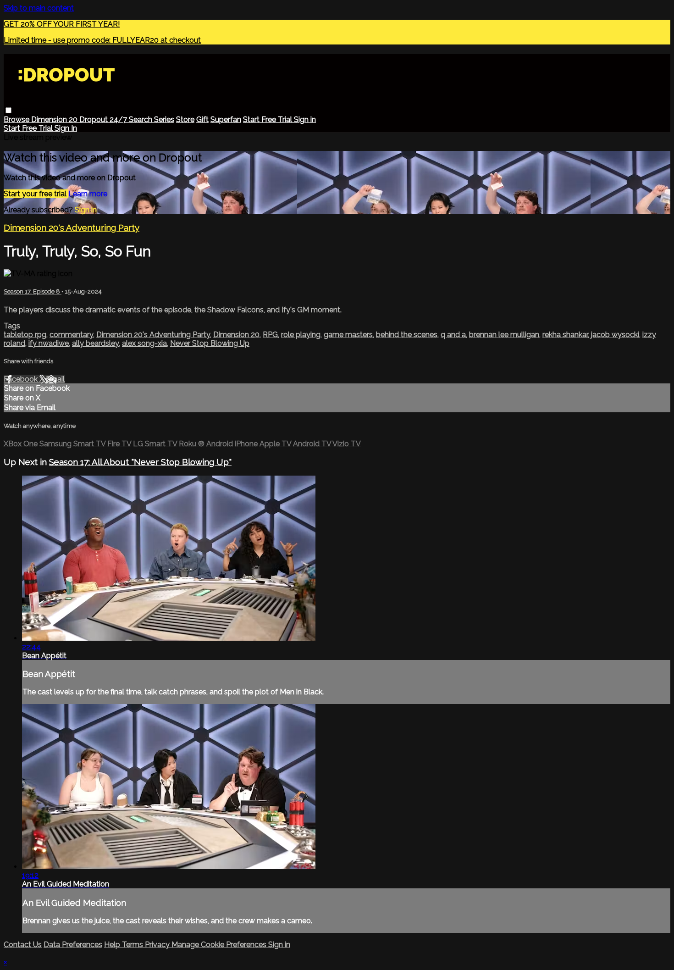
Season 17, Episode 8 (32, 291)
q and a (453, 334)
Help (113, 944)
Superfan (225, 119)
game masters (348, 334)
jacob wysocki (615, 334)
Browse (17, 119)
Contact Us (23, 944)
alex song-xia (144, 343)
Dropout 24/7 (104, 119)
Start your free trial (36, 193)
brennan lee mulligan (504, 334)
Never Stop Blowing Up (209, 343)
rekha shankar (565, 334)
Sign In (66, 128)
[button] (8, 110)
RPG (270, 334)
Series (164, 119)
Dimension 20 (55, 119)
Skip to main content (39, 8)
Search (141, 119)
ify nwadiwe (48, 343)
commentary (71, 334)
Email (55, 379)
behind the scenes (406, 334)
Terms (133, 944)
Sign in (305, 119)
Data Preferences (73, 944)
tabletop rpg (25, 334)
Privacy (158, 944)
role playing (300, 334)
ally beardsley (95, 343)
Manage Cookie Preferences (219, 944)
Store (185, 119)
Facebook (21, 379)
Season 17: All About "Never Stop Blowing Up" (140, 462)
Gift (202, 119)
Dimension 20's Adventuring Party (71, 227)
